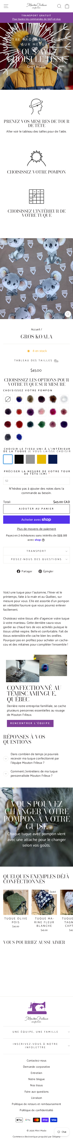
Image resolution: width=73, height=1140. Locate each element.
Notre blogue (36, 1079)
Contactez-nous (36, 1060)
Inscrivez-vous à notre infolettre (35, 1046)
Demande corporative (36, 1066)
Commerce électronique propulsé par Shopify (36, 1137)
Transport (37, 551)
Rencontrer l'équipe (30, 723)
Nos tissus (36, 1085)
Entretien (36, 1073)
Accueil (35, 329)
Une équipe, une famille (35, 1032)
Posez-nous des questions (36, 559)
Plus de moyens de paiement (36, 529)
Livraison (36, 1098)
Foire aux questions (37, 1091)
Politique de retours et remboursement (36, 1104)
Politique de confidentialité (36, 1110)
